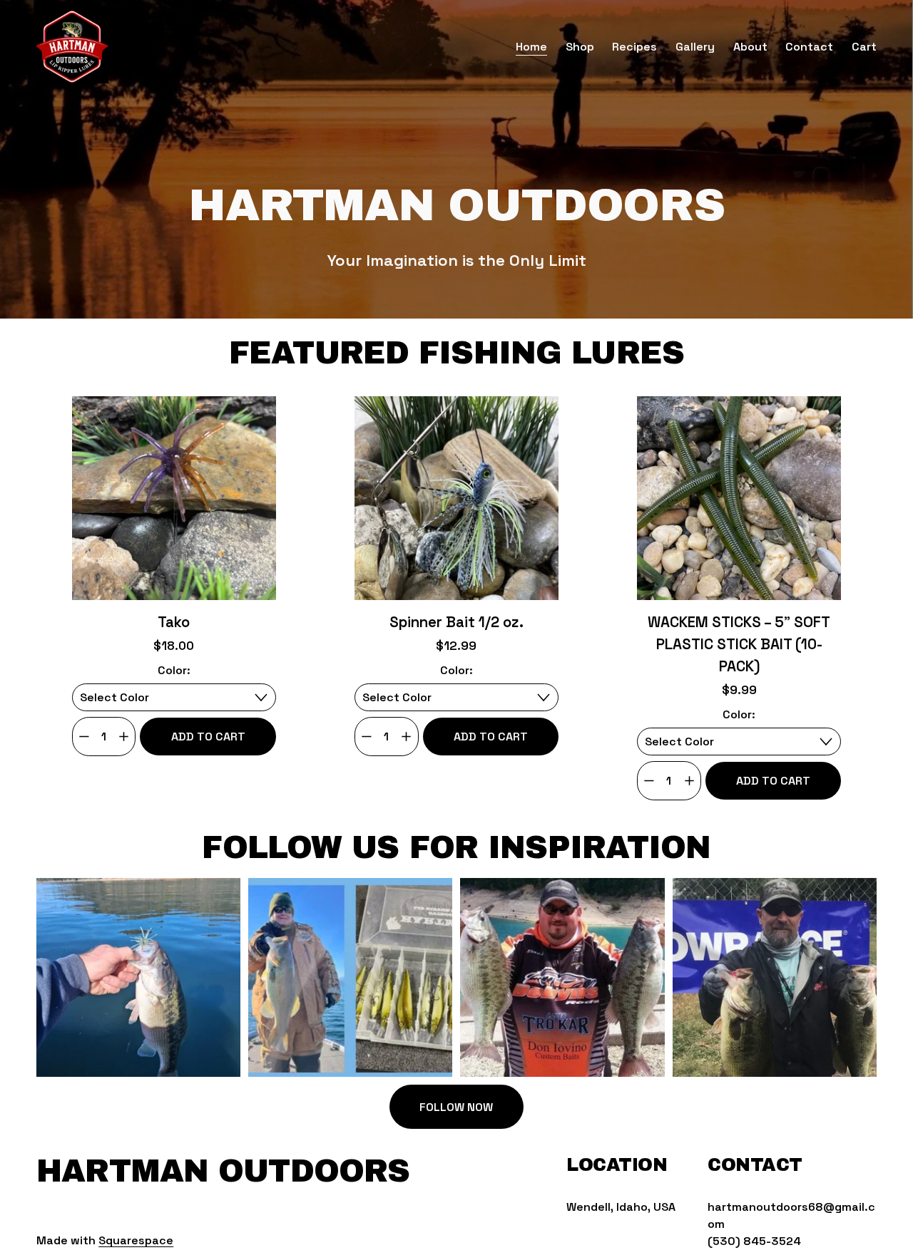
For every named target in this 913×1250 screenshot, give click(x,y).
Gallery (695, 46)
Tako (174, 622)
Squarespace (135, 1240)
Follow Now (456, 1107)
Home (531, 46)
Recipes (634, 46)
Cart (864, 46)
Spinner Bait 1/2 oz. (456, 622)
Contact (809, 46)
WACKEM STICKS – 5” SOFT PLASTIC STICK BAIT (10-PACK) (739, 644)
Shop (580, 46)
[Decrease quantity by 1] (84, 736)
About (750, 46)
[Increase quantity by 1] (124, 736)
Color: (174, 670)
